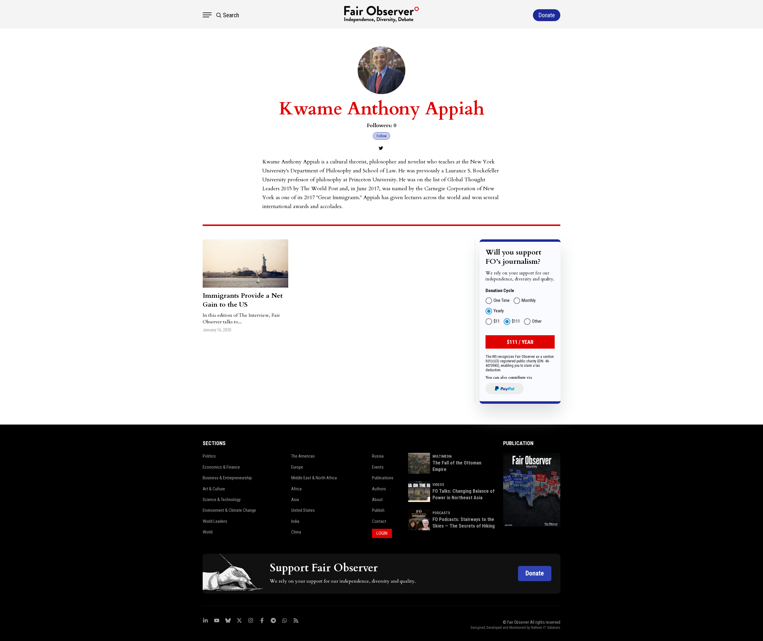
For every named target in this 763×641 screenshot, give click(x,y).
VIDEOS (438, 485)
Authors (379, 489)
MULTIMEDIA (442, 456)
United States (303, 510)
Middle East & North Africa (314, 478)
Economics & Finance (221, 467)
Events (378, 467)
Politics (209, 456)
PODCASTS (441, 513)
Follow (381, 136)
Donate (534, 573)
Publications (382, 478)
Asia (295, 499)
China (296, 532)
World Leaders (215, 521)
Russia (378, 456)
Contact (379, 521)
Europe (297, 467)
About (377, 499)
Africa (296, 489)
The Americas (303, 456)
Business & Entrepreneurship (227, 478)
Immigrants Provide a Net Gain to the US (243, 300)
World (208, 532)
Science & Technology (222, 499)
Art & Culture (214, 489)
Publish (378, 510)
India (295, 521)
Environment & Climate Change (229, 510)
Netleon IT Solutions (545, 628)
